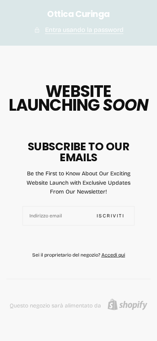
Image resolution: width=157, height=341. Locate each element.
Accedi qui (113, 255)
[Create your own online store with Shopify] (127, 304)
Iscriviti (110, 216)
